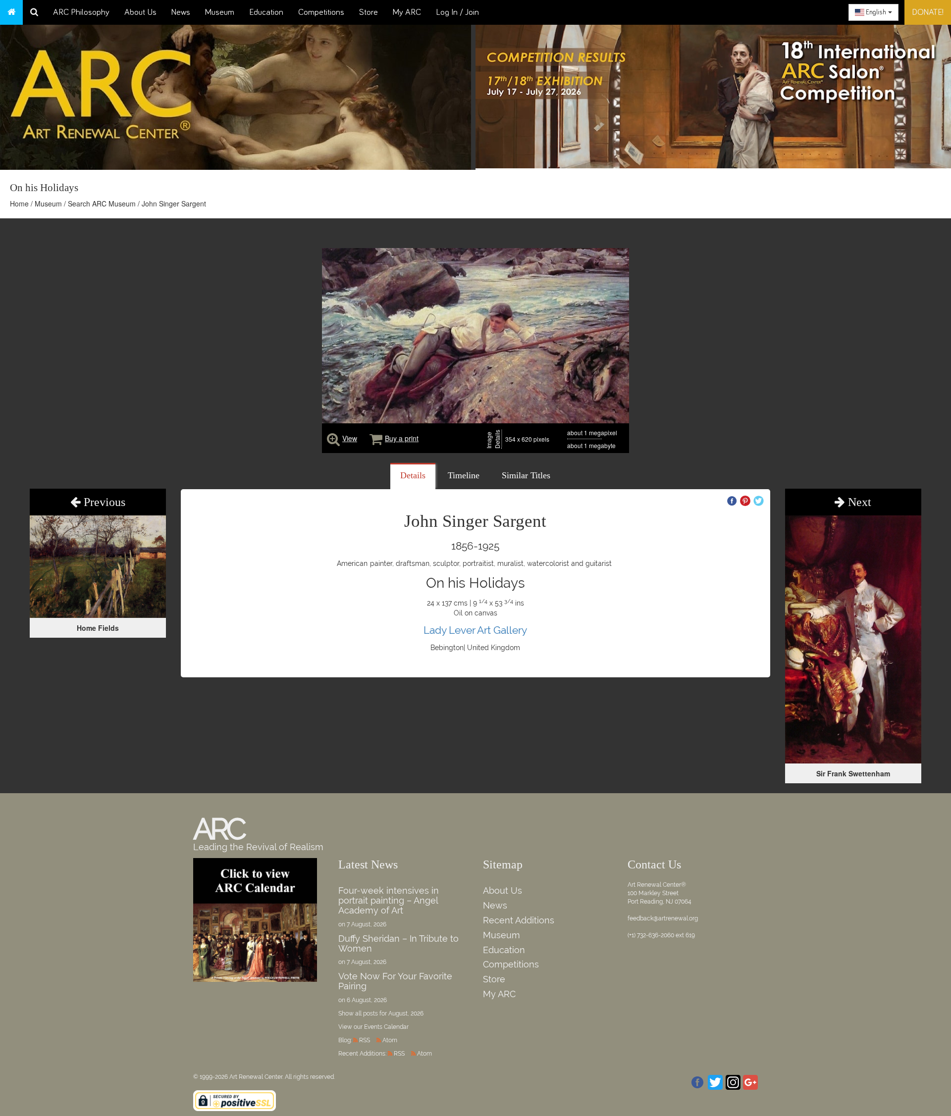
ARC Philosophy (81, 12)
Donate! (928, 12)
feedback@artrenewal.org (663, 918)
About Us (140, 12)
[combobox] (873, 12)
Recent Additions (518, 920)
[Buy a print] (376, 438)
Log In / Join (457, 12)
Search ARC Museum (102, 203)
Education (266, 12)
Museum (219, 12)
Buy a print (402, 438)
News (180, 12)
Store (368, 12)
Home (19, 203)
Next (858, 502)
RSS (364, 1040)
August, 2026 (405, 1013)
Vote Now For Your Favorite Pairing (395, 981)
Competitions (321, 12)
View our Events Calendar (373, 1026)
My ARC (407, 12)
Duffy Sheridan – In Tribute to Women (398, 943)
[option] (713, 94)
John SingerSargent (475, 521)
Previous (103, 502)
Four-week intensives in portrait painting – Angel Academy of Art (388, 900)
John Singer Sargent (174, 203)
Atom (389, 1040)
